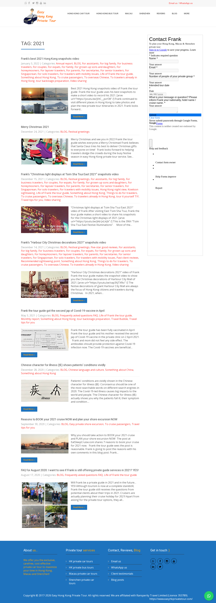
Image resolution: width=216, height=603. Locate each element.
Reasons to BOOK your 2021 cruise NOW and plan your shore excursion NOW (69, 419)
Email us (173, 3)
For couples (40, 67)
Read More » (79, 117)
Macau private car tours (83, 573)
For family (67, 67)
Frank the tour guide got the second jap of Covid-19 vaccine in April (63, 310)
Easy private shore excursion (86, 424)
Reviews (161, 13)
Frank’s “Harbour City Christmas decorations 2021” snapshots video (63, 242)
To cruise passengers (70, 77)
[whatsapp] (25, 3)
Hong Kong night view (113, 189)
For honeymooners (46, 254)
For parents (73, 70)
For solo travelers (48, 74)
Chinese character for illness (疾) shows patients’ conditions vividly (63, 365)
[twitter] (32, 3)
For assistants (90, 63)
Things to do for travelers (121, 193)
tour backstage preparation (52, 81)
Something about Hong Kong (38, 77)
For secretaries (90, 70)
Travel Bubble (119, 319)
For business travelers (51, 250)
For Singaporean (43, 257)
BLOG (174, 13)
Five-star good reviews (104, 247)
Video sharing (78, 81)
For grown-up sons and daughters (95, 67)
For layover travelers (52, 70)
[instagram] (36, 3)
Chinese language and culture (86, 370)
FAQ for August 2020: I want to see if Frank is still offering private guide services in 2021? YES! (80, 470)
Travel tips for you (32, 200)
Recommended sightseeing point (40, 261)
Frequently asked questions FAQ (79, 315)
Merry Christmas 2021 (35, 127)
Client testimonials (122, 573)
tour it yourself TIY (127, 196)
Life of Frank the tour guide (116, 74)
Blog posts (117, 580)
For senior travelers (112, 70)
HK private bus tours (81, 567)
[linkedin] (44, 3)
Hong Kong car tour (78, 13)
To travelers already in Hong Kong (94, 196)
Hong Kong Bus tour (107, 13)
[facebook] (28, 3)
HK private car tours (81, 561)
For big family (108, 63)
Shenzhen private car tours (81, 581)
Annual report (64, 63)
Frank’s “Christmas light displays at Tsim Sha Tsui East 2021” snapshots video (70, 174)
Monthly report (30, 319)
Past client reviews (127, 257)
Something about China (119, 370)
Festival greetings (78, 131)
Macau (129, 13)
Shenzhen (144, 13)
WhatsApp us (186, 3)
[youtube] (40, 3)
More (186, 13)
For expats (54, 67)
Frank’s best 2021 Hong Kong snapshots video (50, 58)
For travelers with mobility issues (79, 74)
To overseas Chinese (96, 77)
